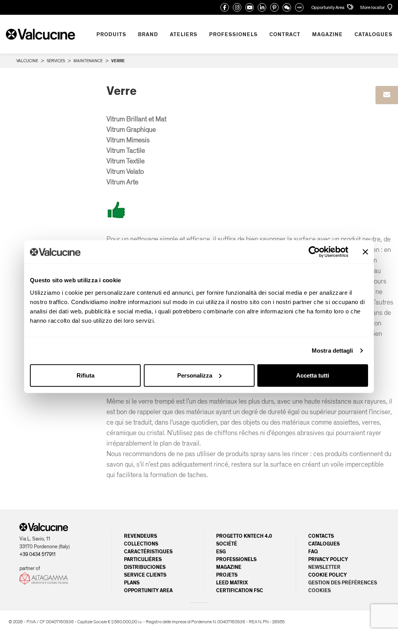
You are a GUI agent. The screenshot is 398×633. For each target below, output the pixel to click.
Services (56, 61)
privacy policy (328, 559)
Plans (132, 582)
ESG (221, 551)
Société (226, 543)
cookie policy (327, 575)
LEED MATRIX (232, 582)
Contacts (321, 536)
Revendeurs (140, 536)
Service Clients (145, 575)
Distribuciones (145, 567)
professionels (236, 559)
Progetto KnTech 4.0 (244, 536)
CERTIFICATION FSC (239, 590)
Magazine (228, 567)
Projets (226, 575)
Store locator (373, 7)
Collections (141, 543)
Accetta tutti (312, 375)
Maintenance (88, 61)
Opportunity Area (328, 7)
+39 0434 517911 (37, 554)
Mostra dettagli (332, 350)
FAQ (313, 551)
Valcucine (27, 61)
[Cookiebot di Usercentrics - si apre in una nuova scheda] (314, 252)
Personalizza (194, 375)
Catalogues (324, 543)
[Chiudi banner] (365, 252)
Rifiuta (85, 375)
